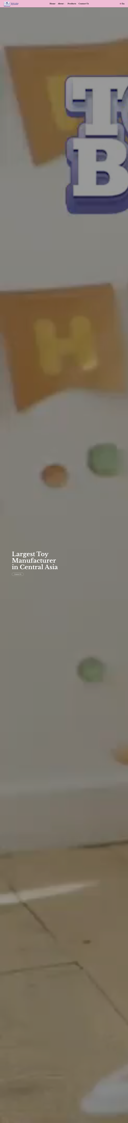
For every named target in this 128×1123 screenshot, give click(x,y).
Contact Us (84, 4)
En (123, 4)
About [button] (61, 4)
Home (52, 4)
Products (72, 4)
